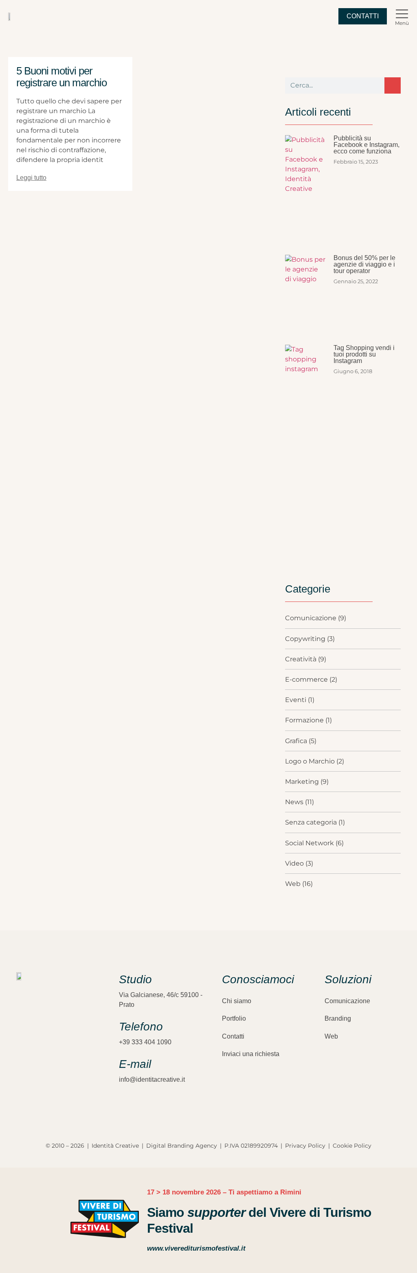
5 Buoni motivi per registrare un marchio (61, 77)
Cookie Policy (352, 1145)
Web (331, 1036)
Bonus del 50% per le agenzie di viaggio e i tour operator (364, 264)
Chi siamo (236, 1000)
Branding (338, 1018)
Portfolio (234, 1018)
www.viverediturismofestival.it (196, 1248)
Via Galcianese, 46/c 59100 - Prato (160, 999)
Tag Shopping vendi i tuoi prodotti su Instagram (364, 354)
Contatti (233, 1036)
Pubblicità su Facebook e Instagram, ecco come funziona (366, 145)
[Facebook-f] (35, 1074)
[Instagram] (20, 1074)
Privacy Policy (305, 1145)
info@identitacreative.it (152, 1079)
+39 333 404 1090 (145, 1042)
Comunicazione (347, 1000)
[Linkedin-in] (49, 1074)
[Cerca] (392, 85)
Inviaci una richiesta (250, 1053)
